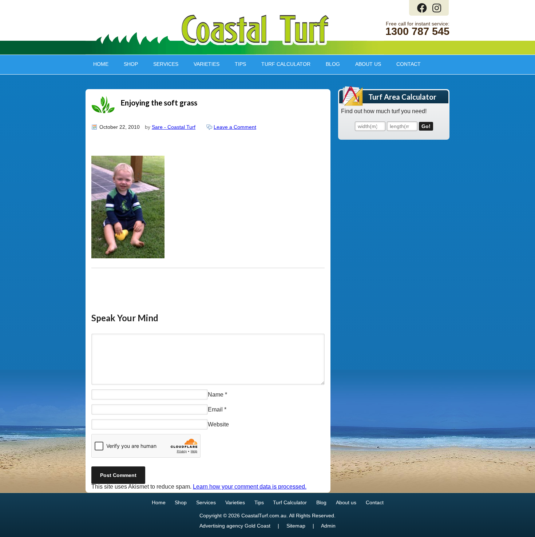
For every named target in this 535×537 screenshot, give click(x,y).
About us (364, 64)
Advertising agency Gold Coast (234, 526)
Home (100, 64)
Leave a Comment (235, 127)
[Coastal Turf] (255, 43)
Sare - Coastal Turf (173, 127)
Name (215, 394)
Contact (408, 64)
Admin (328, 526)
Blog (333, 64)
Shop (127, 64)
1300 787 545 (417, 31)
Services (162, 64)
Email (215, 409)
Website (218, 424)
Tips (236, 64)
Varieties (202, 64)
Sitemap (295, 526)
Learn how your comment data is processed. (249, 487)
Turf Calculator (285, 64)
